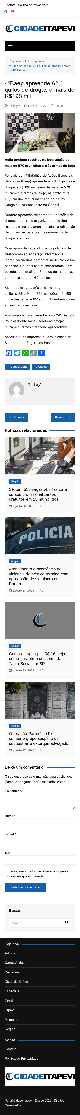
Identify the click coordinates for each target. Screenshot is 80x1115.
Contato (10, 5)
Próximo (60, 417)
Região (59, 105)
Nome (10, 815)
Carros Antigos (15, 962)
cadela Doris (18, 366)
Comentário (14, 791)
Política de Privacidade (33, 5)
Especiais (12, 991)
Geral (9, 1001)
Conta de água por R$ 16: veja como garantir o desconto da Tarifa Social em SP (37, 658)
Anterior (19, 417)
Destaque (12, 972)
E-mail (10, 834)
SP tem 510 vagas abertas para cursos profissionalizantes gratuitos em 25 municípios (38, 494)
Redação (14, 105)
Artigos (10, 953)
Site (7, 852)
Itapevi (9, 1010)
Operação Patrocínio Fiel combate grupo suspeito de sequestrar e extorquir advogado (38, 738)
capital (42, 366)
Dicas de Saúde (16, 981)
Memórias (12, 1020)
